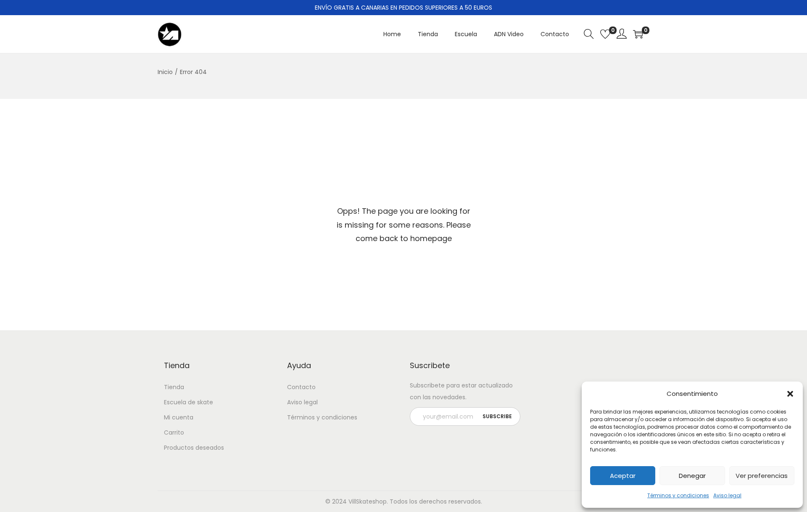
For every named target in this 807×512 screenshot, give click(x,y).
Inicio (165, 72)
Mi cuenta (178, 417)
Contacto (301, 387)
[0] (605, 34)
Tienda (174, 387)
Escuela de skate (188, 402)
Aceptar (623, 475)
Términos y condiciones (678, 495)
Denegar (692, 475)
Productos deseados (194, 447)
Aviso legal (727, 495)
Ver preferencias (762, 475)
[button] (790, 394)
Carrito (174, 432)
